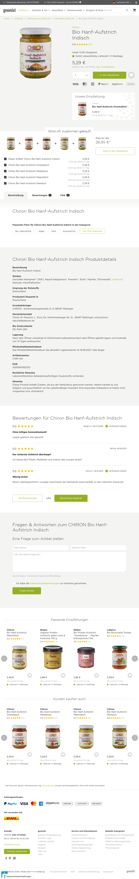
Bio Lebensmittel (23, 231)
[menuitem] (136, 2)
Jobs (40, 854)
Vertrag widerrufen (17, 851)
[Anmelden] (136, 2)
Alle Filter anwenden (92, 231)
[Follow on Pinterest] (10, 858)
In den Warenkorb (109, 75)
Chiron (75, 27)
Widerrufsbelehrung (81, 848)
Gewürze (117, 279)
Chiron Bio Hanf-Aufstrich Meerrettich (28, 177)
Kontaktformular (12, 844)
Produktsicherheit (58, 872)
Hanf (53, 231)
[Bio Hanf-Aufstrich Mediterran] (46, 143)
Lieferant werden (46, 841)
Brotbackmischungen (115, 838)
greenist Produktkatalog (49, 835)
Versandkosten (48, 786)
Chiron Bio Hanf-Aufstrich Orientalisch (28, 165)
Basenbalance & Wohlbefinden (119, 835)
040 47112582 (19, 835)
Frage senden (26, 590)
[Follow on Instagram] (14, 858)
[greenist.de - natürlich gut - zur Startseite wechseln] (9, 10)
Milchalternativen (113, 845)
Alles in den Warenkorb (115, 151)
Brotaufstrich (69, 231)
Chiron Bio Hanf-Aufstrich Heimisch (27, 183)
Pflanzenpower (112, 848)
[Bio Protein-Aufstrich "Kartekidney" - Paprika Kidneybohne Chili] (86, 658)
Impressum (108, 872)
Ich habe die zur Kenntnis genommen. (51, 583)
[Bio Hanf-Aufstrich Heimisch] (82, 143)
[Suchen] (127, 10)
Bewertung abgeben (71, 498)
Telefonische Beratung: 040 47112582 (22, 2)
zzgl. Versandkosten (105, 67)
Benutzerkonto (79, 851)
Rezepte (42, 848)
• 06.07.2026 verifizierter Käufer (105, 426)
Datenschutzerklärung (88, 872)
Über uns (42, 851)
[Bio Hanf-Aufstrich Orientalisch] (29, 143)
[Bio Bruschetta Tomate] (119, 658)
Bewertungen (41, 195)
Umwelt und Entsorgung (83, 838)
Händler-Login (45, 838)
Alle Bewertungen (27, 498)
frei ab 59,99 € (72, 2)
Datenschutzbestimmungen (44, 583)
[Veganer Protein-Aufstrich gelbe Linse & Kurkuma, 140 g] (52, 658)
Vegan (41, 231)
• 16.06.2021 (118, 448)
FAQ (64, 195)
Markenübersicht (79, 835)
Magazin (42, 845)
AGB (72, 872)
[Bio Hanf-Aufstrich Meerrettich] (64, 143)
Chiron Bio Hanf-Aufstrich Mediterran (28, 171)
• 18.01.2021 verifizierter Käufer (106, 471)
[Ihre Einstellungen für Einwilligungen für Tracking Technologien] (17, 876)
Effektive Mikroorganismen (118, 841)
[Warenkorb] (134, 10)
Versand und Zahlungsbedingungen (82, 843)
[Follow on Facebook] (6, 858)
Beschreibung (15, 195)
